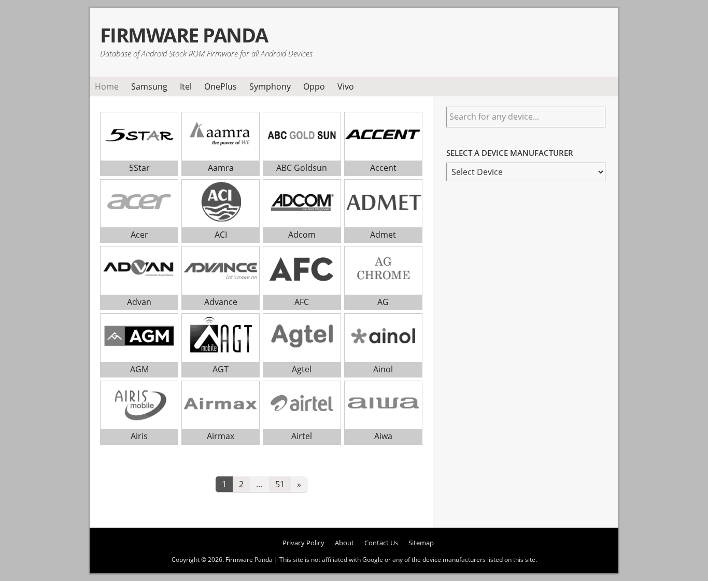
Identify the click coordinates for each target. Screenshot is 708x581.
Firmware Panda (184, 35)
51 (280, 484)
